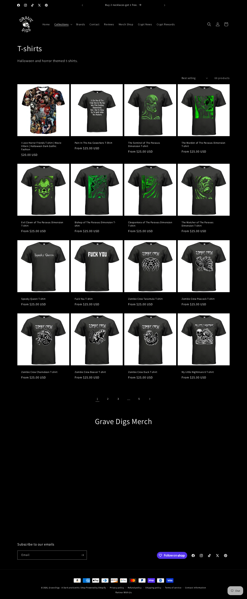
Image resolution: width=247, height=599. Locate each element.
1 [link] (97, 399)
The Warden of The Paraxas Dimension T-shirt (203, 144)
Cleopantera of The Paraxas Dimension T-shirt (150, 224)
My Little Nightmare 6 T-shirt (198, 372)
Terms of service (173, 587)
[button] (63, 24)
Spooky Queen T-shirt (33, 298)
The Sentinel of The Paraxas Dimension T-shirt (144, 144)
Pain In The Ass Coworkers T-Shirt (93, 142)
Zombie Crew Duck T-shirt (142, 372)
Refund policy (134, 587)
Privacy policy (117, 587)
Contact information (195, 587)
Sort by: (173, 78)
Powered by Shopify (96, 587)
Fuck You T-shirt (84, 298)
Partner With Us (123, 592)
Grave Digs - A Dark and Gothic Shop (67, 587)
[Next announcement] (164, 5)
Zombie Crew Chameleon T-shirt (39, 372)
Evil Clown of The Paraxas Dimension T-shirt (42, 224)
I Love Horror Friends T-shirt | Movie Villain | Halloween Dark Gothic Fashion (41, 146)
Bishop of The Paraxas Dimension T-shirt (95, 224)
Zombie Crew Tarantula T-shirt (145, 298)
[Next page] (149, 399)
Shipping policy (153, 587)
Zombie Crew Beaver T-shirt (90, 372)
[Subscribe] (82, 555)
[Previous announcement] (82, 5)
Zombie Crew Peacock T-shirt (198, 298)
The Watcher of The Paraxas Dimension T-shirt (197, 224)
